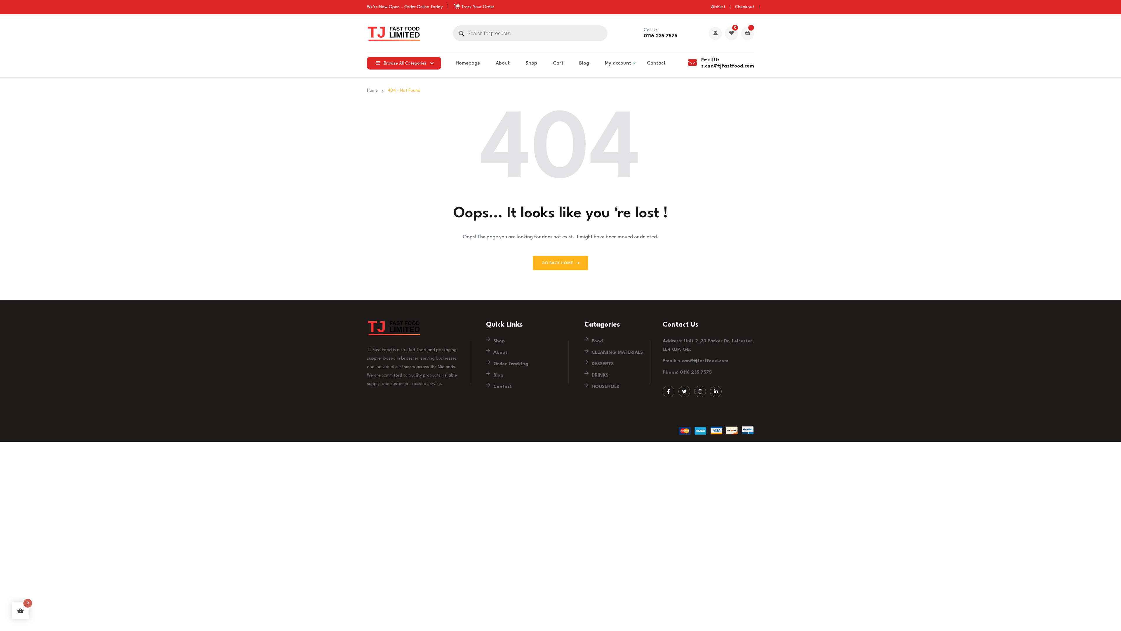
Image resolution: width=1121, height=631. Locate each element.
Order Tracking (510, 364)
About (503, 63)
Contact (656, 63)
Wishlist (718, 7)
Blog (584, 63)
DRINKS (600, 375)
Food (597, 341)
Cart (558, 63)
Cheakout (744, 7)
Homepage (468, 63)
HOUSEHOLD (605, 386)
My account (618, 63)
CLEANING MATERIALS (617, 352)
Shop (531, 63)
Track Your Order (477, 7)
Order (410, 7)
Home (373, 91)
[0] (731, 34)
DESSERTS (603, 364)
